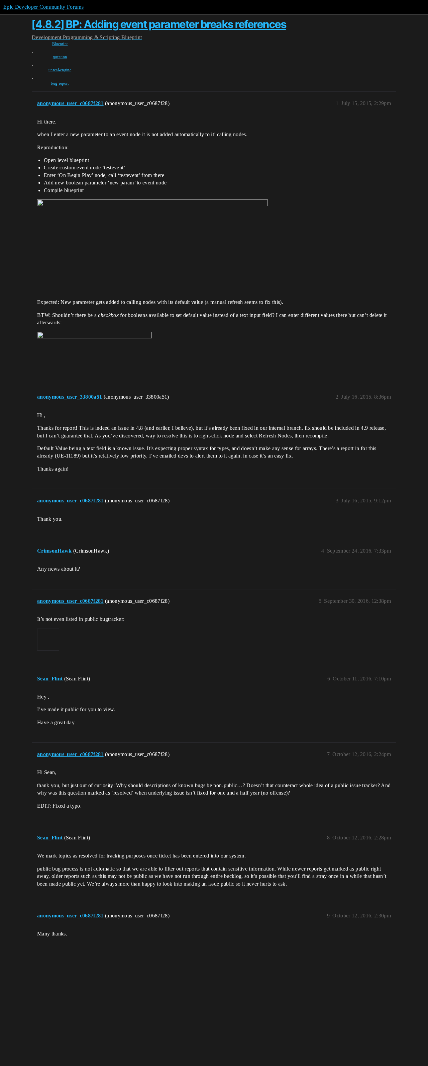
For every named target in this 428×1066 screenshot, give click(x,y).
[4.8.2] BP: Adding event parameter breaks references (159, 24)
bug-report (60, 83)
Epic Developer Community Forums (43, 7)
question (60, 57)
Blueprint (60, 44)
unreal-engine (59, 70)
